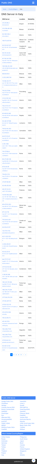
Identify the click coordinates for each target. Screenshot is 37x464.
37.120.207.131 (6, 301)
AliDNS (3, 425)
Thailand (4, 451)
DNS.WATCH (24, 407)
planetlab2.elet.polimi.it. (8, 233)
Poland (3, 453)
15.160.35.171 (6, 81)
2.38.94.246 (6, 274)
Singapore (23, 451)
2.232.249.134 (6, 77)
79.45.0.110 (6, 174)
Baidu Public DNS (25, 425)
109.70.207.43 (6, 40)
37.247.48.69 (6, 182)
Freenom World (24, 413)
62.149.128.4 (6, 34)
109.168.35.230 (7, 66)
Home (4, 9)
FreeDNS (23, 415)
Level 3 (22, 403)
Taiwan (3, 445)
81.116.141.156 (6, 58)
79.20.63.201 (6, 219)
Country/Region (13, 9)
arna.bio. (4, 314)
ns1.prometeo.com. (7, 331)
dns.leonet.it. (5, 25)
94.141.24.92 (6, 53)
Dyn (2, 415)
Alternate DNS (5, 417)
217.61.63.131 (6, 340)
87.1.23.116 (5, 212)
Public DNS (7, 3)
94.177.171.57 (6, 259)
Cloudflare (4, 403)
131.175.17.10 (6, 231)
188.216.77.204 (7, 289)
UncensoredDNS (6, 419)
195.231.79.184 (7, 282)
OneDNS (4, 429)
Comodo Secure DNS (8, 407)
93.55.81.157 (6, 227)
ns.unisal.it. (5, 30)
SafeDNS (4, 411)
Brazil (21, 443)
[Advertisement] (18, 376)
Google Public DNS (7, 401)
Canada (22, 445)
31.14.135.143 (6, 98)
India (2, 449)
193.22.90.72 (6, 318)
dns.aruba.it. (5, 36)
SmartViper (4, 413)
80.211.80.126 (6, 159)
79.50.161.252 (6, 128)
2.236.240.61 (6, 244)
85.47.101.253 (6, 204)
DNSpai (22, 429)
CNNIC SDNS (5, 423)
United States (5, 437)
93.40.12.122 (6, 346)
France (22, 447)
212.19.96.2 (5, 23)
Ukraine (22, 455)
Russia (3, 439)
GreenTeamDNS (25, 409)
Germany (4, 443)
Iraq (2, 455)
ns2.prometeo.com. (7, 336)
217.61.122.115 (6, 304)
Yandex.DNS (24, 417)
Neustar (22, 421)
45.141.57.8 (5, 321)
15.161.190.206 (7, 195)
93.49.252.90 (6, 185)
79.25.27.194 (6, 90)
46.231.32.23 (6, 189)
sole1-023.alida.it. (7, 191)
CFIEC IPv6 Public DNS (27, 423)
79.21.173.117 (6, 106)
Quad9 (22, 405)
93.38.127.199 (6, 121)
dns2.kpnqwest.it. (7, 55)
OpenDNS (23, 401)
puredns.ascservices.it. (8, 342)
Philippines (23, 437)
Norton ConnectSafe (7, 409)
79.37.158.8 (6, 151)
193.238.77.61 (6, 329)
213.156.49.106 (7, 28)
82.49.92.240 (6, 113)
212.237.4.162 (6, 312)
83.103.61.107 (6, 45)
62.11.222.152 (6, 236)
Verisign (3, 405)
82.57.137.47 (6, 136)
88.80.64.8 (5, 73)
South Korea (23, 439)
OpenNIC (23, 411)
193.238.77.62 (6, 334)
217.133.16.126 (6, 267)
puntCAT (4, 421)
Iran (21, 453)
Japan (22, 441)
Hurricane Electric (25, 419)
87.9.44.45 (5, 166)
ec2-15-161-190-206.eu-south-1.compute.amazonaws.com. (10, 199)
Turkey (3, 447)
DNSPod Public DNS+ (8, 427)
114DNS (22, 427)
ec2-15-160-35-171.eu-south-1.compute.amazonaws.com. (9, 85)
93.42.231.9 (6, 251)
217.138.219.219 (7, 297)
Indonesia (4, 441)
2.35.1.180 (5, 144)
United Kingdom (25, 449)
